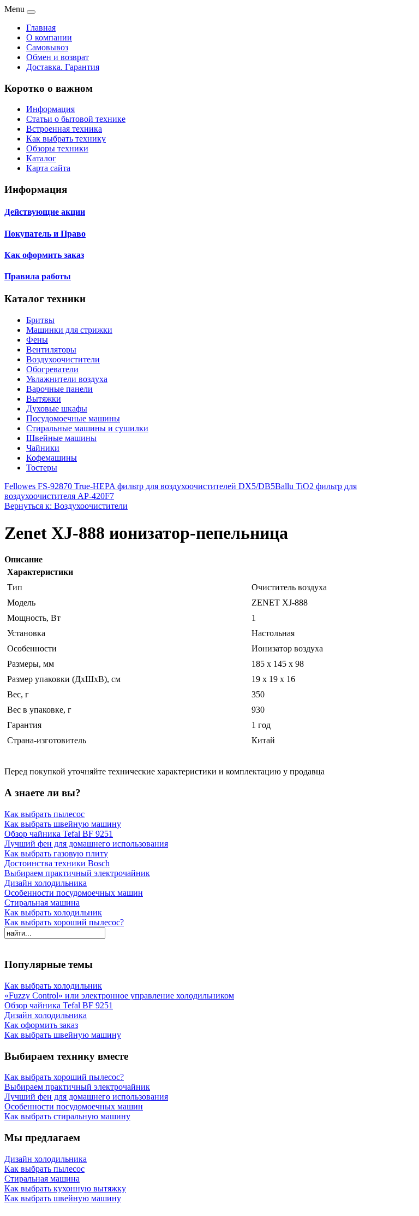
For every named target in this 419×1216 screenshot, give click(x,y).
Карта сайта (48, 168)
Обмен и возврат (57, 57)
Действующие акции (44, 211)
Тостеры (41, 467)
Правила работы (37, 276)
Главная (41, 27)
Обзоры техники (57, 148)
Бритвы (40, 320)
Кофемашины (51, 457)
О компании (49, 37)
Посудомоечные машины (73, 418)
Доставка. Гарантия (62, 67)
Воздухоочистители (63, 359)
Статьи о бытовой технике (75, 119)
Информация (50, 109)
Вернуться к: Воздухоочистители (66, 505)
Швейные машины (61, 438)
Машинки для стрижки (69, 329)
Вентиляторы (51, 349)
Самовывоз (47, 47)
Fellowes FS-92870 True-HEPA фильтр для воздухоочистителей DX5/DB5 (139, 486)
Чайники (42, 448)
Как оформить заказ (44, 255)
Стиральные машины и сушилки (87, 428)
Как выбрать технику (66, 138)
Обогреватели (52, 369)
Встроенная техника (64, 128)
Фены (37, 339)
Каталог (41, 158)
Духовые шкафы (56, 408)
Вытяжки (43, 398)
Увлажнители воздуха (66, 379)
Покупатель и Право (45, 233)
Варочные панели (59, 388)
